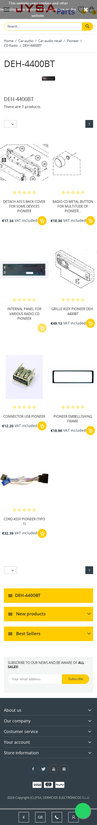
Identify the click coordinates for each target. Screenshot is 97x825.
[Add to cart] (42, 220)
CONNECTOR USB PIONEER (24, 416)
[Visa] (37, 784)
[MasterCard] (48, 784)
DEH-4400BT (28, 595)
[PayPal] (59, 784)
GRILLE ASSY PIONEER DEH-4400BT (72, 311)
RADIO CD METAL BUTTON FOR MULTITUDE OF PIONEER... (73, 206)
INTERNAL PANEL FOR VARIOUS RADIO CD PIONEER (24, 314)
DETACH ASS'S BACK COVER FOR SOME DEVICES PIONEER (24, 206)
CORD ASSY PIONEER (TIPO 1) (24, 521)
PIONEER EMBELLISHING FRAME (73, 418)
